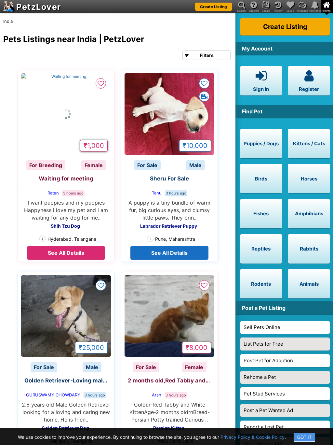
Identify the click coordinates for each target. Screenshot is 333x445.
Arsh (156, 394)
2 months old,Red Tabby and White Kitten (171, 380)
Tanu (157, 192)
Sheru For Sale (169, 178)
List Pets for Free (263, 344)
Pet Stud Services (264, 394)
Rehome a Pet (260, 377)
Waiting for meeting (66, 178)
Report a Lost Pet (264, 427)
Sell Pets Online (262, 327)
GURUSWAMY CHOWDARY (53, 394)
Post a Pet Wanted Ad (268, 410)
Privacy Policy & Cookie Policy (252, 437)
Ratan (53, 192)
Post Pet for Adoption (268, 360)
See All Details (66, 253)
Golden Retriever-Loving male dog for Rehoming (67, 380)
